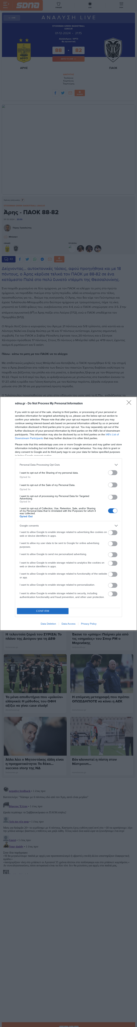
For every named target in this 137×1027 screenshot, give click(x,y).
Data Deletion (48, 623)
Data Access (68, 623)
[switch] (112, 472)
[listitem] (68, 465)
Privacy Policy (89, 623)
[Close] (130, 403)
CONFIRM (42, 611)
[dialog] (68, 513)
